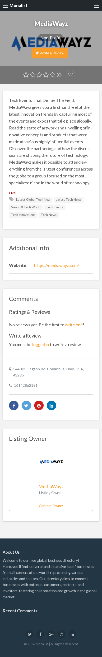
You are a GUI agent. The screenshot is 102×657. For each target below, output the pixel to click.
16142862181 (25, 385)
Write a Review (51, 53)
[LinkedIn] (51, 405)
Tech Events (54, 207)
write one (74, 324)
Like (12, 193)
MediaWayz (51, 486)
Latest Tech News (68, 199)
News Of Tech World (26, 207)
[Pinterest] (39, 405)
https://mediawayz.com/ (56, 265)
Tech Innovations (23, 215)
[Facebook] (14, 405)
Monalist (18, 5)
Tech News (48, 215)
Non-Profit (50, 37)
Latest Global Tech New (33, 199)
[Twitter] (26, 405)
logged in (40, 344)
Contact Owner (51, 506)
